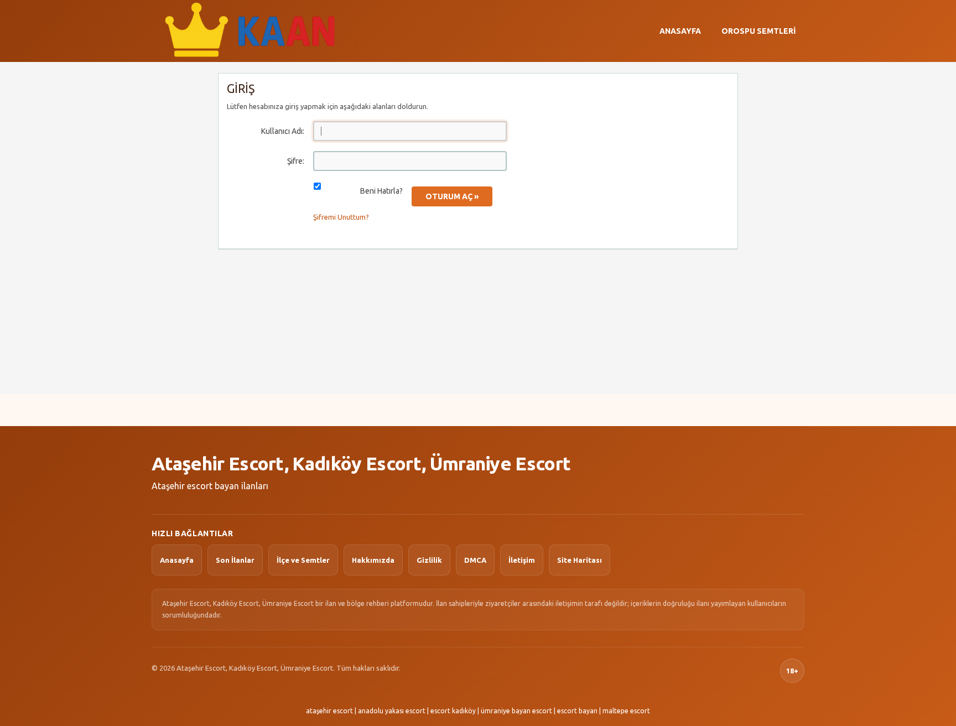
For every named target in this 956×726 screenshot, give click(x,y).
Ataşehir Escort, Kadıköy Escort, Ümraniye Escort (361, 463)
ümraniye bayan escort (516, 710)
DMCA (475, 560)
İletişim (521, 560)
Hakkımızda (373, 560)
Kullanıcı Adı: (282, 131)
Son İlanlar (235, 560)
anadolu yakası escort (391, 710)
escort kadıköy (453, 710)
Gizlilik (429, 560)
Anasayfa (680, 31)
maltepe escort (626, 710)
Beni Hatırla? (381, 190)
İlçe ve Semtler (303, 560)
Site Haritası (579, 560)
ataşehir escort (329, 710)
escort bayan (577, 710)
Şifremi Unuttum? (341, 217)
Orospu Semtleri (758, 31)
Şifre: (295, 161)
